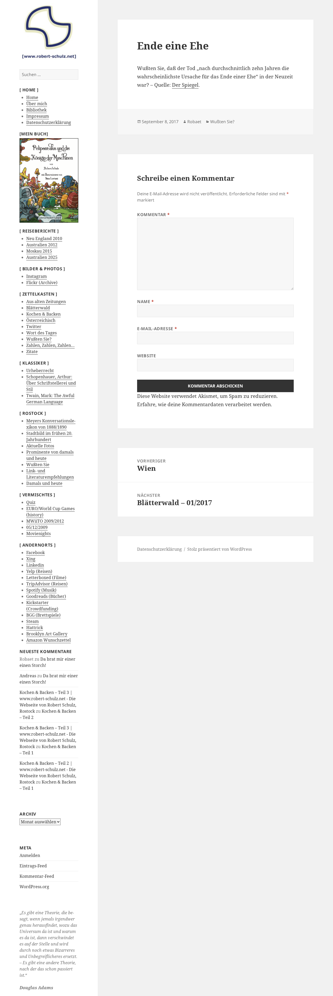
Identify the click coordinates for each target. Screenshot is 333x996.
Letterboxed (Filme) (46, 577)
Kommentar (153, 214)
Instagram (36, 276)
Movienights (38, 533)
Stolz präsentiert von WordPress (219, 549)
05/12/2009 (37, 527)
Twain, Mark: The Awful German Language (50, 399)
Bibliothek (36, 110)
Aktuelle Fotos (40, 446)
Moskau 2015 (39, 251)
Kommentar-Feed (37, 876)
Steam (32, 621)
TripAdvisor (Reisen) (47, 584)
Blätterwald (38, 308)
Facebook (35, 552)
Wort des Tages (41, 333)
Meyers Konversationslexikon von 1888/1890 (50, 424)
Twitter (33, 326)
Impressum (37, 116)
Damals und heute (44, 483)
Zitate (32, 351)
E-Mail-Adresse (157, 328)
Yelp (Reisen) (39, 571)
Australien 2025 (41, 257)
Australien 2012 (41, 245)
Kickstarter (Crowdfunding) (42, 606)
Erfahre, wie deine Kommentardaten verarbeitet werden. (204, 404)
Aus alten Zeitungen (46, 301)
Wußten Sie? (39, 339)
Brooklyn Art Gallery (46, 634)
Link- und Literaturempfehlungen (50, 474)
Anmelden (30, 855)
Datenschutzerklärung (48, 122)
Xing (30, 559)
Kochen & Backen (43, 314)
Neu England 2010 (44, 238)
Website (146, 356)
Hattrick (34, 627)
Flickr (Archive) (41, 282)
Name (145, 301)
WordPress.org (34, 886)
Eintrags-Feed (33, 866)
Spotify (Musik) (41, 590)
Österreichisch (40, 320)
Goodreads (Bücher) (46, 596)
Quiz (30, 502)
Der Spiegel (185, 85)
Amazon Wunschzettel (48, 640)
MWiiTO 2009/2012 (45, 521)
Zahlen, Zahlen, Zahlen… (50, 345)
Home (32, 97)
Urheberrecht (40, 370)
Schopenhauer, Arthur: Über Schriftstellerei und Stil (51, 383)
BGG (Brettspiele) (43, 615)
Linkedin (35, 565)
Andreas (28, 676)
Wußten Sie (37, 464)
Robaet (194, 121)
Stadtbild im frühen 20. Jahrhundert (49, 436)
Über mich (36, 104)
